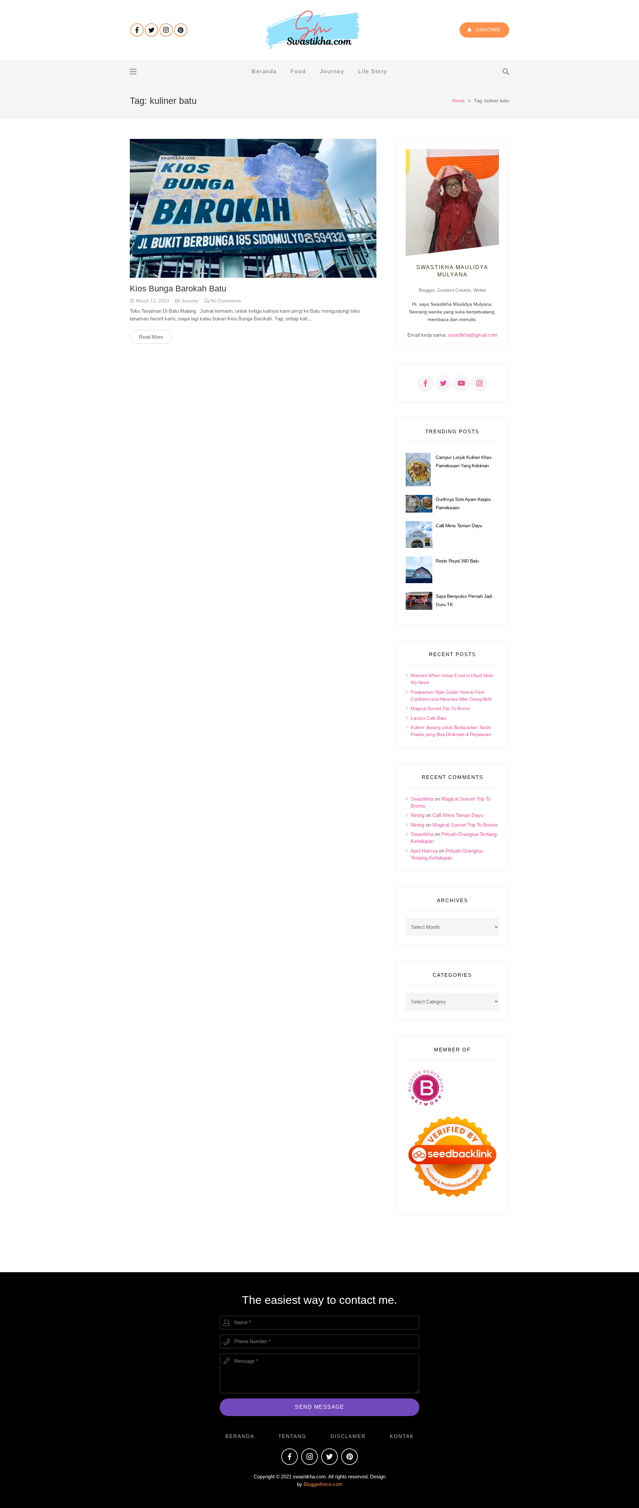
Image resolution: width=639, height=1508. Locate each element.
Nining (417, 815)
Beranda (239, 1436)
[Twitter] (151, 30)
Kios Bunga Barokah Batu (178, 288)
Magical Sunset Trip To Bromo (440, 708)
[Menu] (133, 71)
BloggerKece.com (323, 1484)
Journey (189, 300)
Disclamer (348, 1436)
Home (458, 100)
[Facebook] (137, 30)
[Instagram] (166, 30)
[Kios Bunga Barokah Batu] (253, 208)
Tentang (292, 1436)
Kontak (402, 1436)
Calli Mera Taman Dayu (459, 525)
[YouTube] (461, 383)
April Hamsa (424, 851)
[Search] (506, 72)
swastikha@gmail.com (473, 335)
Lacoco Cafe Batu (428, 718)
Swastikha (422, 799)
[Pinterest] (181, 30)
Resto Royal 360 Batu (457, 561)
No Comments (226, 300)
